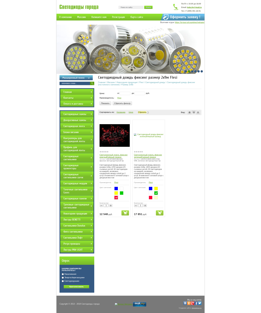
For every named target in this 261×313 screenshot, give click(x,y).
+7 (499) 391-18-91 (193, 11)
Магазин (81, 17)
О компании (65, 17)
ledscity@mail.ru (194, 7)
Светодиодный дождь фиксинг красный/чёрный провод (114, 156)
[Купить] (125, 212)
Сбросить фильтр (122, 103)
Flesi (119, 98)
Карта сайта (136, 17)
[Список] (190, 112)
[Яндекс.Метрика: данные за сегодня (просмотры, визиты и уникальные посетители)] (123, 304)
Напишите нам (98, 17)
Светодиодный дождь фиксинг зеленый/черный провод (148, 156)
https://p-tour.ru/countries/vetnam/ (190, 22)
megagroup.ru (196, 308)
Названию (121, 112)
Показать (105, 103)
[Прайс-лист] (198, 112)
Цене (131, 112)
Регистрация (118, 17)
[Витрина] (194, 112)
